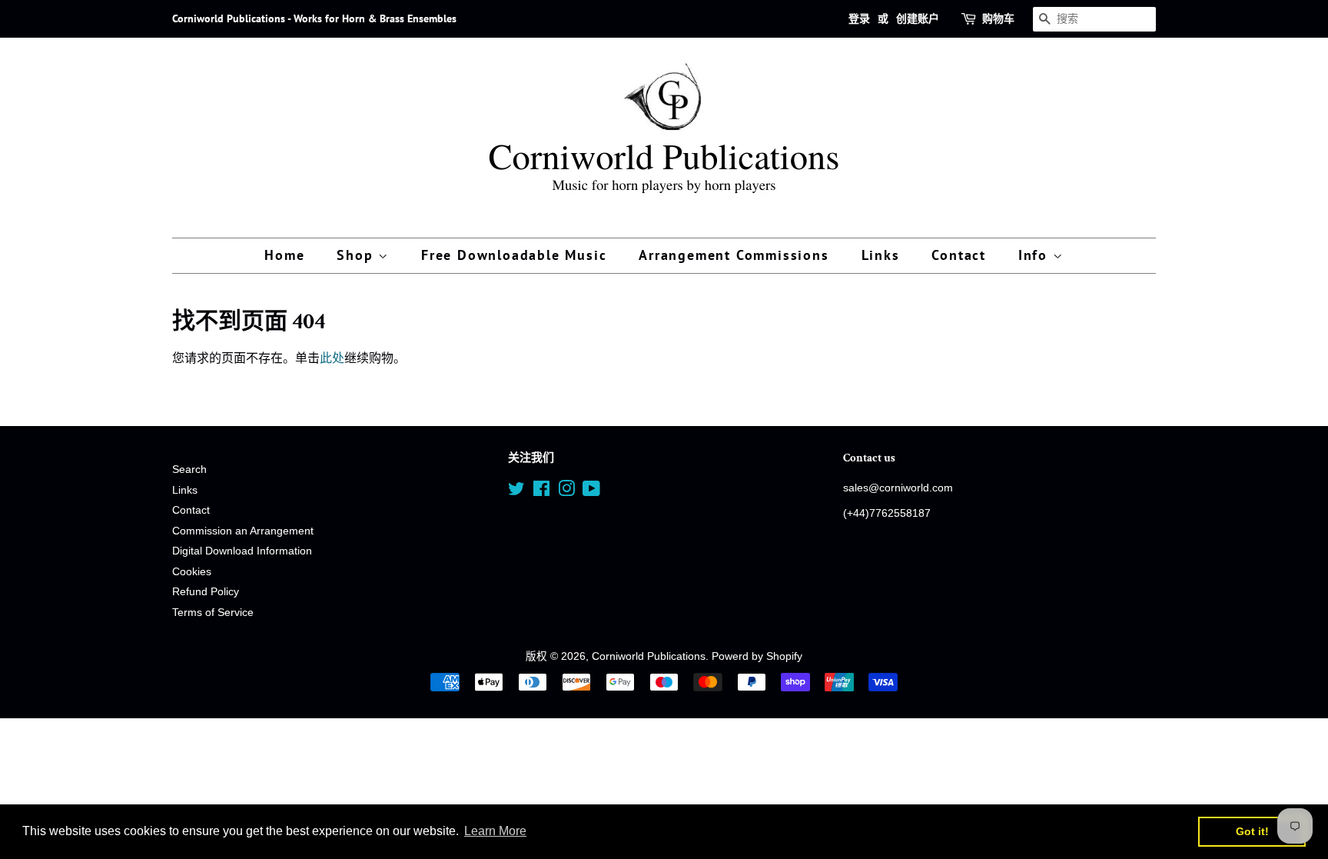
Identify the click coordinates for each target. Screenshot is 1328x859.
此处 (332, 358)
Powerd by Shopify (757, 656)
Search (189, 469)
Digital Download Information (242, 551)
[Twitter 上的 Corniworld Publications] (516, 492)
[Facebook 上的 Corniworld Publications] (541, 492)
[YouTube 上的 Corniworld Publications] (591, 492)
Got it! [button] (1252, 831)
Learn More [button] (495, 830)
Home (284, 255)
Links (881, 255)
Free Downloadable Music (513, 255)
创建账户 (917, 18)
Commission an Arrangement (243, 531)
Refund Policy (205, 592)
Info (1035, 255)
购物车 (998, 18)
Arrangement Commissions (733, 255)
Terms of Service (213, 612)
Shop (357, 255)
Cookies (191, 572)
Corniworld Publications (649, 656)
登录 (859, 18)
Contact (958, 255)
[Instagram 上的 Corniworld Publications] (566, 492)
